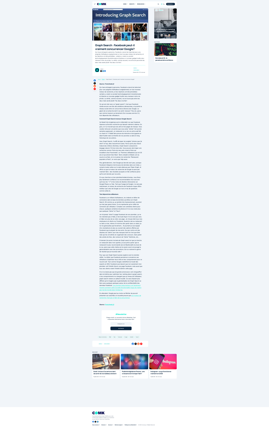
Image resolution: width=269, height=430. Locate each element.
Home (99, 79)
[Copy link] (94, 89)
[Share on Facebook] (94, 80)
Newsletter (170, 4)
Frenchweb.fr (109, 304)
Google (125, 337)
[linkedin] (103, 71)
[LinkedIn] (98, 422)
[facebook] (105, 71)
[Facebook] (93, 422)
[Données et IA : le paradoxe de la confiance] (165, 49)
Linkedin (131, 337)
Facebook (120, 337)
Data (114, 337)
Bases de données (103, 337)
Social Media (136, 70)
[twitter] (101, 71)
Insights (161, 10)
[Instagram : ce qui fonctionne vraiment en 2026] (163, 361)
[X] (95, 422)
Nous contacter (95, 424)
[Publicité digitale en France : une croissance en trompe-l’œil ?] (134, 361)
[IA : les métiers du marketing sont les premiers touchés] (165, 23)
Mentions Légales (118, 424)
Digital (103, 79)
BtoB (110, 337)
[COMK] (97, 70)
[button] (95, 4)
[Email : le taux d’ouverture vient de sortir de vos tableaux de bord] (106, 361)
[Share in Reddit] (94, 86)
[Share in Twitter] (94, 83)
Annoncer (110, 424)
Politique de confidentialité (130, 424)
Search (137, 337)
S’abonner (103, 424)
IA (156, 10)
